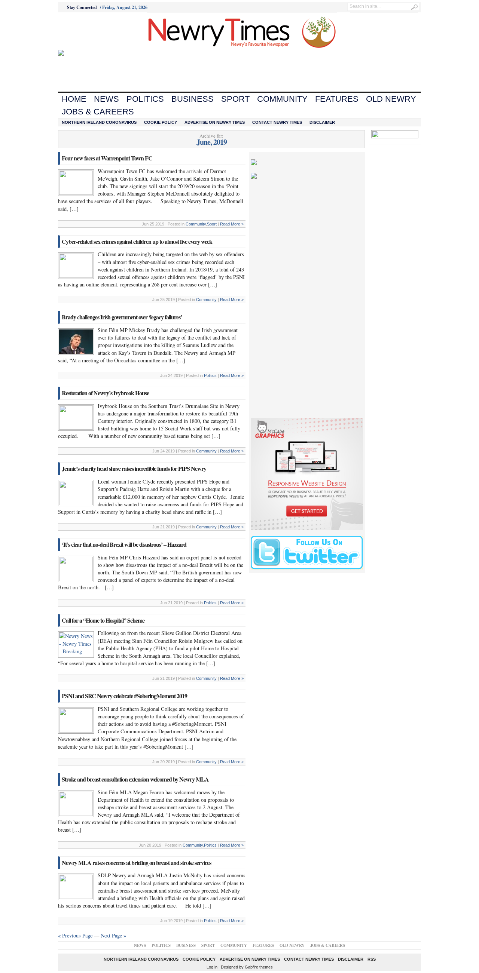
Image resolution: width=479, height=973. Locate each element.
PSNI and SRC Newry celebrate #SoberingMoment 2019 (124, 695)
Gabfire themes (259, 967)
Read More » (232, 224)
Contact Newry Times (277, 122)
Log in (212, 967)
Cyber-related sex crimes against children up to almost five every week (137, 241)
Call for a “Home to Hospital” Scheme (103, 620)
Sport (235, 99)
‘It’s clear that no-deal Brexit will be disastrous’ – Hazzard (124, 544)
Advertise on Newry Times (214, 122)
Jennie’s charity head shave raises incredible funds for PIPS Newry (134, 468)
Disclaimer (322, 122)
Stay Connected (82, 7)
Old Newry (391, 99)
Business (192, 99)
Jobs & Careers (98, 111)
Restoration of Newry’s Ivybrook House (105, 393)
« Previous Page (75, 935)
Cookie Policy (160, 122)
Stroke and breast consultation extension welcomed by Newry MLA (135, 779)
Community (282, 99)
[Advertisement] (99, 31)
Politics (145, 99)
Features (337, 99)
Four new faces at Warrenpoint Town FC (107, 158)
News (106, 99)
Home (74, 99)
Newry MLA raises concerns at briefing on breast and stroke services (136, 862)
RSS (371, 959)
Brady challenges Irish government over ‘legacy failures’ (122, 317)
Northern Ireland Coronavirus (99, 122)
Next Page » (113, 935)
